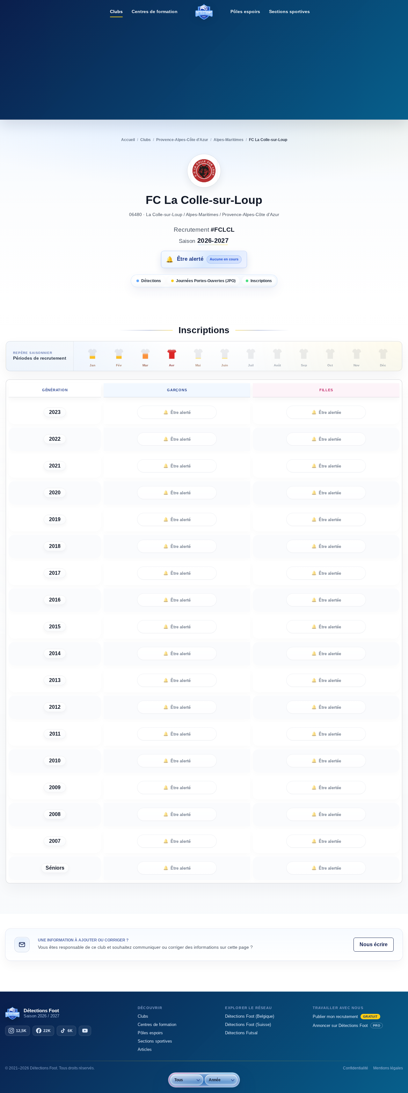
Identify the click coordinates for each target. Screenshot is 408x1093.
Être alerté (177, 412)
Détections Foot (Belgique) (249, 1016)
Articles (145, 1049)
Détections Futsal (241, 1032)
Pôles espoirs (245, 11)
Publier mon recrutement (345, 1016)
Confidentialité (355, 1068)
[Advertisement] (204, 68)
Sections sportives (289, 11)
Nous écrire (374, 944)
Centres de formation (155, 11)
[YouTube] (85, 1031)
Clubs (116, 11)
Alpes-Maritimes (202, 214)
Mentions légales (388, 1068)
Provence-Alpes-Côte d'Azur (250, 214)
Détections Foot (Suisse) (248, 1024)
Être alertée (326, 412)
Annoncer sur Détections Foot (346, 1025)
